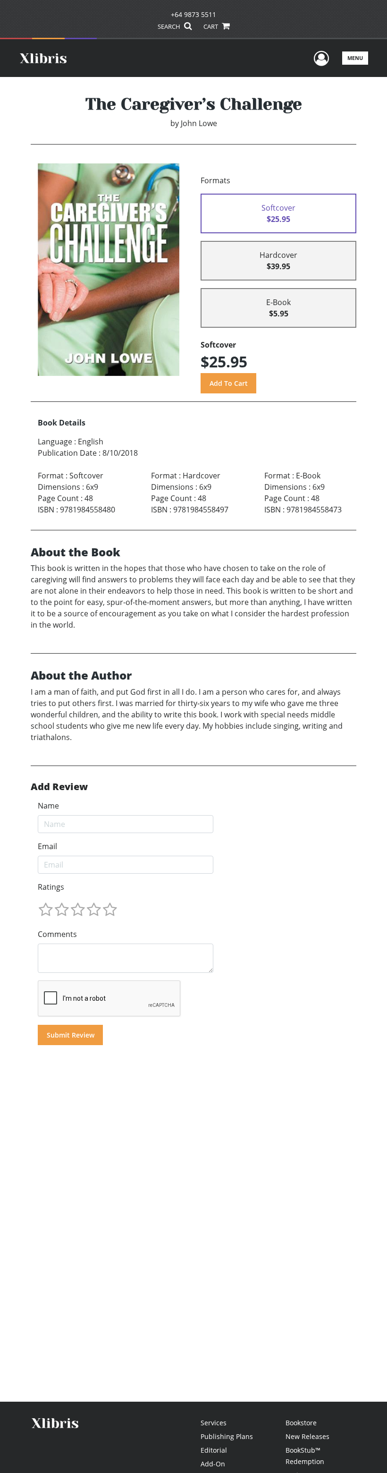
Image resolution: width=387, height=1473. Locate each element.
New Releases (307, 1436)
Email (47, 846)
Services (214, 1422)
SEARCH (170, 26)
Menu (355, 57)
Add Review (59, 786)
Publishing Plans (227, 1436)
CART (211, 26)
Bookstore (301, 1422)
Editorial (214, 1450)
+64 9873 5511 (193, 14)
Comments (57, 934)
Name (48, 805)
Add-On (213, 1463)
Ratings (51, 887)
